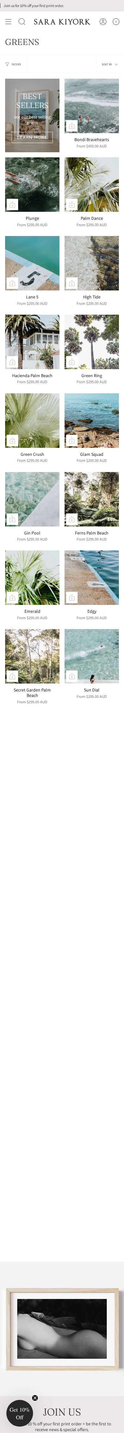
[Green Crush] (32, 420)
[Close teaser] (35, 1398)
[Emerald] (32, 577)
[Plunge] (32, 184)
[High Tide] (92, 263)
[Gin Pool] (32, 499)
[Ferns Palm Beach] (92, 499)
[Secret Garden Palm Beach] (32, 656)
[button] (22, 21)
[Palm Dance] (92, 184)
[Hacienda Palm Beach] (32, 342)
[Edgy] (92, 577)
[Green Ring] (92, 342)
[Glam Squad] (92, 420)
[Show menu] (8, 21)
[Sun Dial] (92, 656)
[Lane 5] (32, 263)
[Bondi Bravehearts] (92, 106)
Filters (16, 64)
